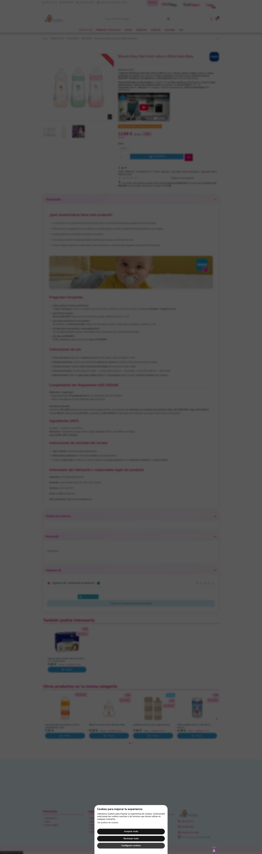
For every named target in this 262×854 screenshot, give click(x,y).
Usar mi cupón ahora (131, 452)
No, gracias (131, 458)
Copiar (142, 425)
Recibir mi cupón (146, 439)
